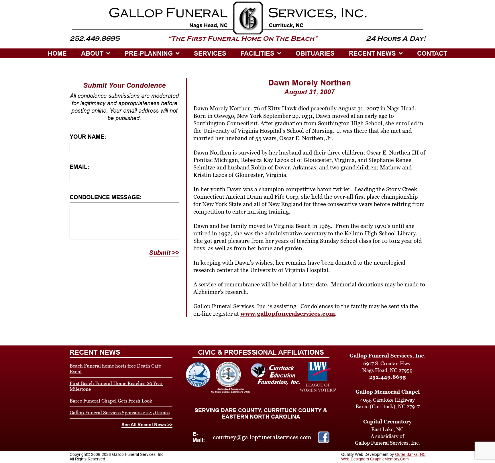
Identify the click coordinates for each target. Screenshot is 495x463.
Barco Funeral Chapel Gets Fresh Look (111, 401)
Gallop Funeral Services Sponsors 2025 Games (120, 412)
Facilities (257, 53)
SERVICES (210, 53)
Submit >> (164, 252)
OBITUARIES (315, 53)
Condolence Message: (106, 197)
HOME (57, 53)
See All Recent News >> (146, 424)
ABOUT (92, 53)
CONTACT (432, 53)
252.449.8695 (387, 377)
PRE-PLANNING (149, 53)
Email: (79, 167)
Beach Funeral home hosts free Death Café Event (115, 368)
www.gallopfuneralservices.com (287, 313)
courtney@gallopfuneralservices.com (262, 437)
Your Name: (88, 137)
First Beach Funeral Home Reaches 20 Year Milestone (116, 386)
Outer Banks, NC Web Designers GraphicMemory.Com (383, 456)
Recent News (372, 53)
